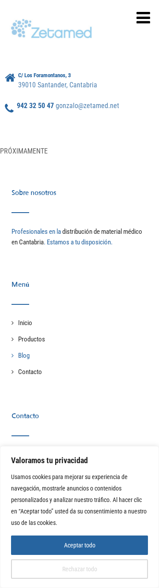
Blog (24, 356)
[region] (79, 517)
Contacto (30, 372)
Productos (31, 339)
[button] (143, 18)
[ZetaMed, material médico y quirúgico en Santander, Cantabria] (53, 17)
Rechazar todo (79, 569)
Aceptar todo (79, 545)
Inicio (25, 323)
